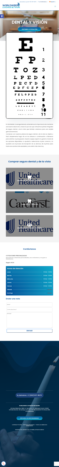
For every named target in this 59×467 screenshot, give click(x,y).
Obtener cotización (29, 29)
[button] (2, 16)
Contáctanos (43, 1)
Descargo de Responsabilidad (29, 418)
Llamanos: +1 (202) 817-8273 (30, 395)
